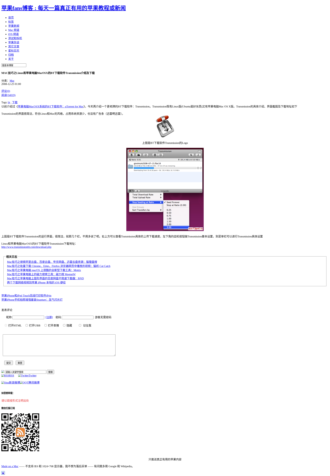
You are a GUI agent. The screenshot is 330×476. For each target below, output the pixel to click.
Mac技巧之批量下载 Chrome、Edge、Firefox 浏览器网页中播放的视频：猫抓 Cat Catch (58, 266)
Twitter (32, 375)
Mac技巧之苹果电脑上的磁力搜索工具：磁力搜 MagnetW (41, 274)
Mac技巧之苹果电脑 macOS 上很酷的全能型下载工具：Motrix (44, 270)
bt (9, 102)
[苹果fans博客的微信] (20, 450)
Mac (12, 80)
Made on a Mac (9, 466)
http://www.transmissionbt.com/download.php (26, 246)
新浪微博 (14, 382)
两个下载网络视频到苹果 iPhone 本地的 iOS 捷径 (36, 282)
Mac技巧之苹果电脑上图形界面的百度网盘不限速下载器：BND (45, 278)
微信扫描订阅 (8, 408)
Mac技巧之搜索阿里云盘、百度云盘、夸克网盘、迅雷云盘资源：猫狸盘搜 (52, 261)
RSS (11, 375)
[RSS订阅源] (2, 371)
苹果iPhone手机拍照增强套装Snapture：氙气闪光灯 (32, 299)
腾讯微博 (34, 382)
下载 (15, 102)
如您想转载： (8, 393)
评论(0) (5, 91)
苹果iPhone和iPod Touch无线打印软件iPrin (26, 295)
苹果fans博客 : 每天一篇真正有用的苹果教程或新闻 (63, 8)
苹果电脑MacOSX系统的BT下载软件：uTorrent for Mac (51, 106)
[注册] (49, 317)
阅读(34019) (8, 95)
